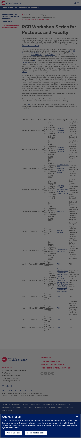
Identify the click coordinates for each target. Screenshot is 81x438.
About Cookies (13, 433)
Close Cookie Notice (36, 433)
